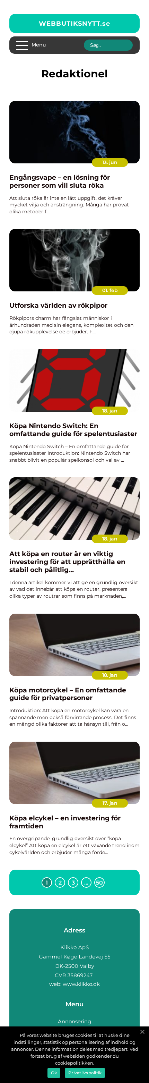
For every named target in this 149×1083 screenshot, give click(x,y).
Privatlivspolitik (85, 1072)
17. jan (110, 803)
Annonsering (74, 1021)
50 (99, 882)
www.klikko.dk (81, 984)
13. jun (109, 162)
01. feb (110, 290)
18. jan (109, 411)
